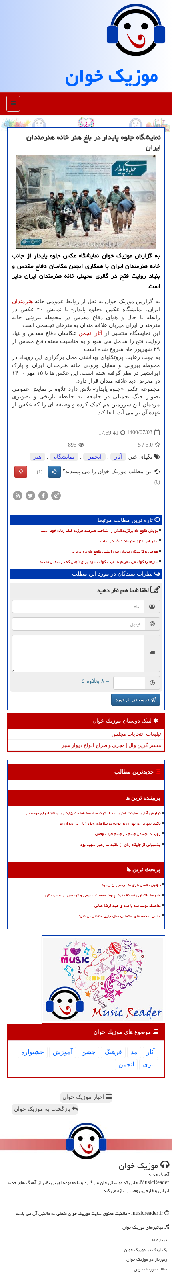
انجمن (85, 333)
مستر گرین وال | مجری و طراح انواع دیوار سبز (111, 745)
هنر (37, 457)
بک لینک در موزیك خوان (145, 1249)
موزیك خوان (112, 76)
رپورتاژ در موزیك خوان (146, 1259)
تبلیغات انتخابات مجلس (136, 734)
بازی (149, 1064)
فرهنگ (113, 1052)
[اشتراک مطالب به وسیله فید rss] (17, 495)
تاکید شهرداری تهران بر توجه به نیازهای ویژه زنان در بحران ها (110, 823)
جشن (88, 1052)
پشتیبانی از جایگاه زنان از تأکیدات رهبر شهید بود (120, 845)
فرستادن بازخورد (133, 699)
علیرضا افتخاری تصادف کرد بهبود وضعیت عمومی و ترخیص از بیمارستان (103, 895)
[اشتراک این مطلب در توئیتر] (30, 495)
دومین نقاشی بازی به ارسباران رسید (131, 885)
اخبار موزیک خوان (84, 1097)
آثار (98, 333)
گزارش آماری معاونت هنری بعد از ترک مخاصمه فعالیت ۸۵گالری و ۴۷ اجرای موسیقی (93, 813)
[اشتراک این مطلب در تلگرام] (56, 495)
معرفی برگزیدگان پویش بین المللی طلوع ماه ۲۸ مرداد (115, 551)
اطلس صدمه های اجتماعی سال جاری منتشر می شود (119, 916)
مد (134, 1052)
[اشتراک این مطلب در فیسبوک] (43, 495)
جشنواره (32, 1052)
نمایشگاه (64, 457)
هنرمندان (22, 301)
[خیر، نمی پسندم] (20, 472)
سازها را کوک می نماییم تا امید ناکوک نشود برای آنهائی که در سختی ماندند (98, 562)
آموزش (62, 1052)
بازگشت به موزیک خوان (43, 1109)
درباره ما (159, 1239)
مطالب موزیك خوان (150, 1269)
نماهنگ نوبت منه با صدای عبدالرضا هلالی (127, 906)
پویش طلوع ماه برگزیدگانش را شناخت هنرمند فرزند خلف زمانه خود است (99, 531)
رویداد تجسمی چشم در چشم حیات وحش (128, 834)
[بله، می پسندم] (54, 472)
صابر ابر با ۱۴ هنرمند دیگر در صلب (129, 541)
